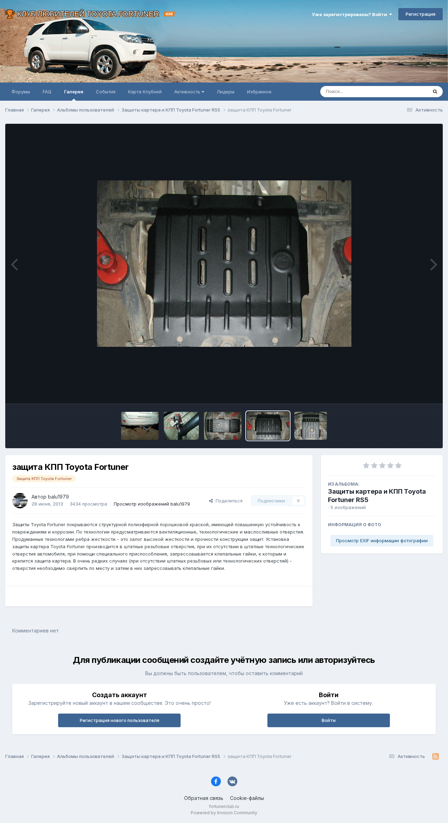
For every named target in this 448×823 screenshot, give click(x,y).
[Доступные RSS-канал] (435, 756)
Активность (188, 91)
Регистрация (420, 14)
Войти (329, 720)
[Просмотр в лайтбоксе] (224, 263)
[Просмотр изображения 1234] (140, 426)
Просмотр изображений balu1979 (152, 504)
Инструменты (412, 391)
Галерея (73, 91)
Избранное (259, 91)
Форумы (21, 91)
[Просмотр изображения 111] (181, 426)
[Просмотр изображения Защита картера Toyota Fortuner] (310, 426)
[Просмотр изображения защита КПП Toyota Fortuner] (268, 426)
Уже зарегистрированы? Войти (350, 14)
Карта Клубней (145, 91)
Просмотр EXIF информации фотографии (382, 540)
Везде (411, 91)
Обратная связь (203, 798)
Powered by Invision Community (224, 812)
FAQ (47, 91)
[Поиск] (435, 91)
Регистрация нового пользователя (119, 720)
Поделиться (228, 500)
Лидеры (225, 91)
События (105, 91)
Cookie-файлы (247, 798)
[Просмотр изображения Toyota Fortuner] (222, 426)
